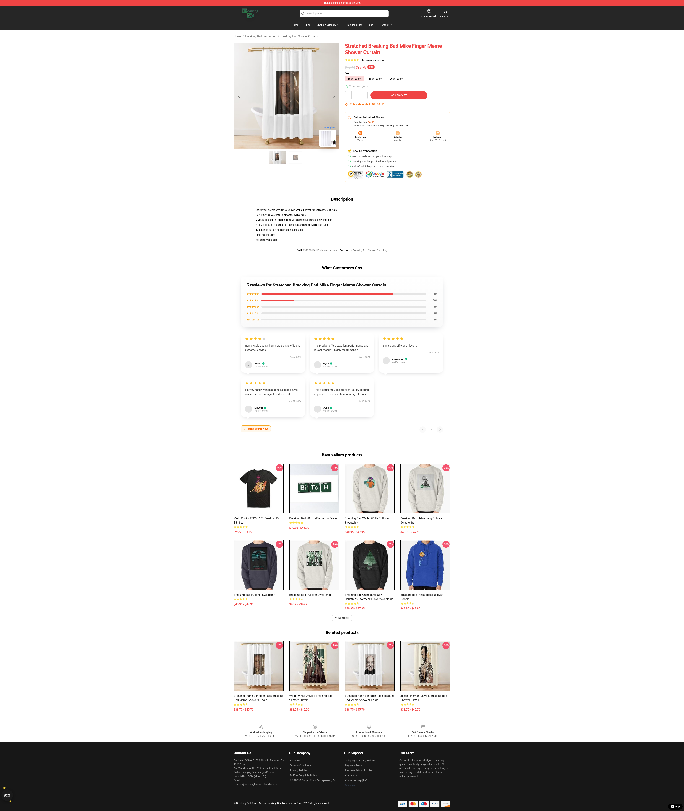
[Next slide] (333, 96)
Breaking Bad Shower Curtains (300, 36)
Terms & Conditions (300, 765)
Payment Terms (353, 765)
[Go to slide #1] (277, 157)
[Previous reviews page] (422, 429)
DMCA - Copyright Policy (303, 775)
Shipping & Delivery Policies (360, 760)
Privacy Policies (298, 770)
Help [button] (677, 806)
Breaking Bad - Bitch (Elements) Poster (313, 518)
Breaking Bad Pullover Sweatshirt (310, 594)
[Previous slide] (239, 96)
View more (342, 618)
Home (237, 36)
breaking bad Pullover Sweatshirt (254, 594)
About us (295, 760)
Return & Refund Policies (358, 770)
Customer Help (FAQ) (357, 780)
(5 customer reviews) (372, 60)
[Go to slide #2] (295, 157)
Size (347, 73)
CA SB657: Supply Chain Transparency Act (313, 780)
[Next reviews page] (440, 429)
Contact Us (351, 775)
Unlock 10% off (7, 795)
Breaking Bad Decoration (260, 36)
